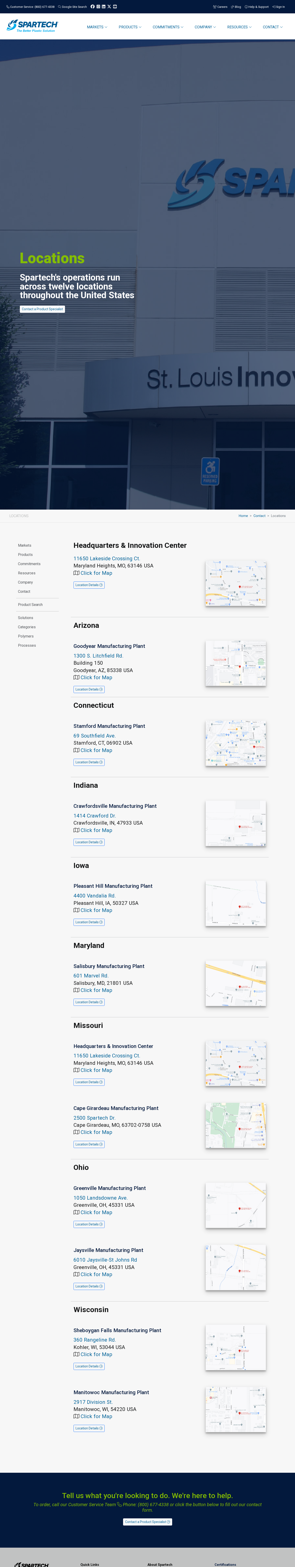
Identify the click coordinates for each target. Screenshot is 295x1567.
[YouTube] (115, 6)
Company (25, 582)
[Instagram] (98, 6)
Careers (222, 7)
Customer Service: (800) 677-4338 (31, 7)
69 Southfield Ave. (95, 736)
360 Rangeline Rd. (95, 1340)
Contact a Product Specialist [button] (42, 309)
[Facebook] (93, 6)
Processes (27, 645)
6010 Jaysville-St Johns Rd (105, 1260)
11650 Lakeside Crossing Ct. (107, 558)
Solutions (25, 618)
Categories (27, 627)
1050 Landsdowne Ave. (101, 1198)
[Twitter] (109, 6)
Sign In (280, 7)
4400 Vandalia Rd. (95, 896)
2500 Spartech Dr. (95, 1118)
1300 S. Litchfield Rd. (99, 656)
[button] (89, 585)
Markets (24, 545)
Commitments (29, 564)
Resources (26, 573)
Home (243, 516)
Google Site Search (74, 7)
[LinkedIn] (103, 6)
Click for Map (96, 573)
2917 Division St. (93, 1402)
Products (25, 554)
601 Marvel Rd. (91, 976)
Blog (237, 7)
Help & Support (258, 7)
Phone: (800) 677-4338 (145, 1504)
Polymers (26, 636)
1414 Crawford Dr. (95, 816)
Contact (260, 516)
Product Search (30, 604)
